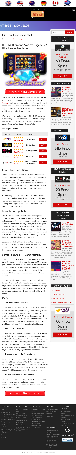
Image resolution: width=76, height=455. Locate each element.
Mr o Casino (62, 144)
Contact (3, 427)
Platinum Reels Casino (63, 55)
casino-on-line (7, 39)
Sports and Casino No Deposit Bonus (38, 418)
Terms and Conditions (8, 414)
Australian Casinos (58, 294)
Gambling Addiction (7, 417)
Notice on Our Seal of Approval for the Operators (8, 430)
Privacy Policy (5, 412)
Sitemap (3, 437)
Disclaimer (4, 435)
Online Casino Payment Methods (21, 414)
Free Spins (49, 413)
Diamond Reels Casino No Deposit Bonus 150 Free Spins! (68, 111)
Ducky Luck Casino (63, 317)
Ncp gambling (5, 422)
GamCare (4, 424)
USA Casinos (55, 290)
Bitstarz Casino (62, 185)
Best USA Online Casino (66, 412)
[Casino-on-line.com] (37, 18)
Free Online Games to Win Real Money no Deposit (23, 429)
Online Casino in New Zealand (62, 302)
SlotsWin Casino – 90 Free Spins (66, 89)
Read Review (18, 140)
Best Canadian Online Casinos (67, 416)
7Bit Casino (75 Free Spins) (67, 223)
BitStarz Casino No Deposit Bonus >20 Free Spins (68, 243)
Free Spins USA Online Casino (38, 410)
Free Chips (19, 422)
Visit (42, 139)
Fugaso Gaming (17, 39)
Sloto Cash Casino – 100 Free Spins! (37, 426)
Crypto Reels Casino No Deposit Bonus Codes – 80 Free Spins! (68, 265)
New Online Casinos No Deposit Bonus (52, 410)
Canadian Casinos (57, 298)
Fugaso (5, 103)
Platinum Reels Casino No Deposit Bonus (38, 414)
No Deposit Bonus (21, 420)
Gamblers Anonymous (8, 419)
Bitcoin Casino (20, 425)
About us (4, 409)
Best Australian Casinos (65, 420)
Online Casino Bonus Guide (22, 410)
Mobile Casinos (21, 417)
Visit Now (62, 76)
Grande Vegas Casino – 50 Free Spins (38, 422)
